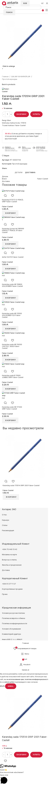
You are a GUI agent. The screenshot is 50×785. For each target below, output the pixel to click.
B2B (25, 3)
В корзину (21, 114)
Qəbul (11, 686)
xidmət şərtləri (9, 682)
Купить (36, 754)
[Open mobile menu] (46, 10)
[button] (25, 779)
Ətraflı (2, 686)
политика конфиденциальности (37, 679)
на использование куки (15, 679)
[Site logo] (10, 3)
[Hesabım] (47, 3)
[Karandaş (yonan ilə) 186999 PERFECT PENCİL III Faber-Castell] (13, 218)
